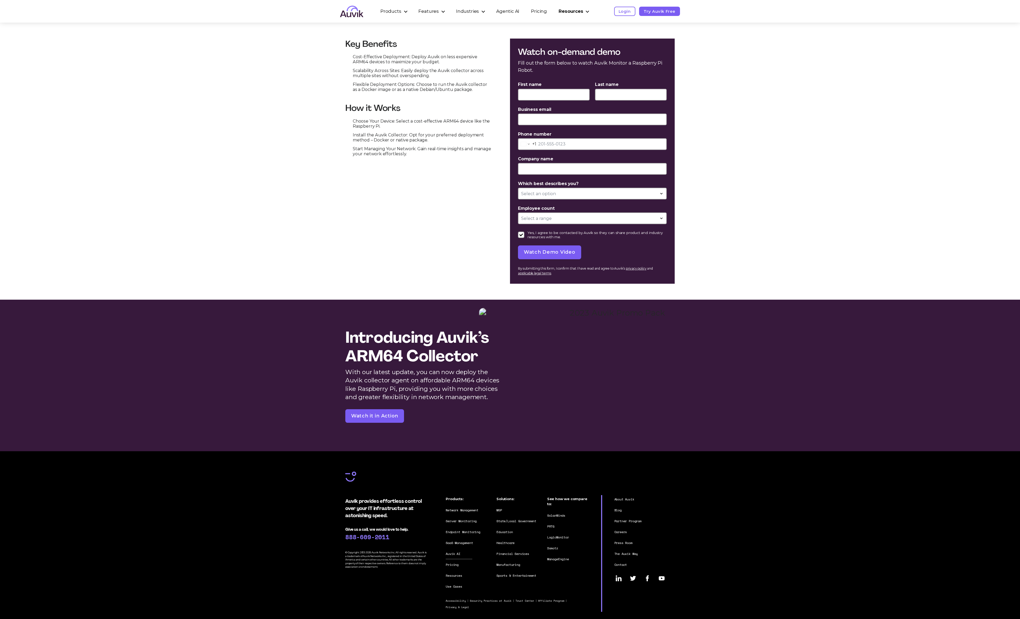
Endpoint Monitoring (463, 532)
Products (390, 11)
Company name (535, 158)
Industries (467, 11)
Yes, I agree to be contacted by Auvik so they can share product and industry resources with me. (595, 235)
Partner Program (627, 521)
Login (625, 11)
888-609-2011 (367, 536)
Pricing (539, 11)
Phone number (534, 134)
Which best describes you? (548, 183)
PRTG (550, 526)
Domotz (552, 548)
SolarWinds (556, 515)
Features (428, 11)
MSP (499, 510)
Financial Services (512, 553)
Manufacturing (508, 564)
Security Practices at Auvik (491, 601)
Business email (534, 109)
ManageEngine (558, 559)
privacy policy (636, 268)
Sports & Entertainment (516, 575)
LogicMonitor (558, 537)
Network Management (462, 510)
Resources (571, 11)
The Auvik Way (626, 553)
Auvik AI (453, 553)
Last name (606, 84)
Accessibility (456, 601)
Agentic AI (507, 11)
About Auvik (624, 499)
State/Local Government (516, 521)
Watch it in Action (374, 416)
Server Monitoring (461, 521)
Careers (620, 532)
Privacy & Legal (457, 607)
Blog (618, 510)
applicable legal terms (534, 273)
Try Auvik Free (659, 11)
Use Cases (454, 586)
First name (530, 84)
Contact (620, 564)
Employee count (536, 208)
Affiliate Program (551, 601)
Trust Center (525, 601)
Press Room (623, 543)
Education (504, 532)
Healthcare (505, 543)
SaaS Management (459, 543)
